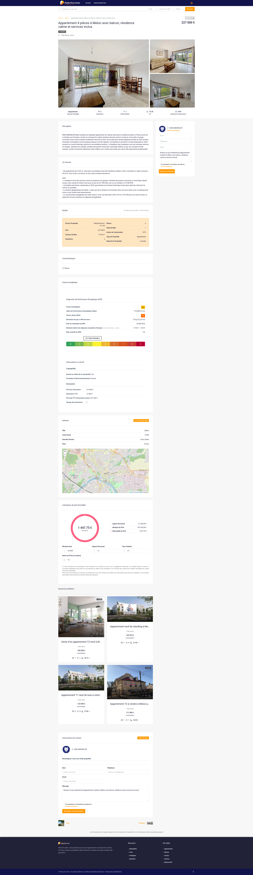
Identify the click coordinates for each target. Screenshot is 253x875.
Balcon (67, 268)
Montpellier (133, 849)
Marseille (132, 859)
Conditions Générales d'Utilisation (94, 872)
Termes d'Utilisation (71, 806)
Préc (67, 823)
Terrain (166, 855)
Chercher (190, 9)
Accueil (88, 3)
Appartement (168, 849)
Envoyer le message (167, 171)
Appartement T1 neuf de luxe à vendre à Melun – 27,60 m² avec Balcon (98, 695)
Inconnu (166, 859)
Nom (64, 768)
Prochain (142, 823)
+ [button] (65, 451)
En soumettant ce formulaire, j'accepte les (78, 805)
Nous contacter (100, 3)
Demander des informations (74, 811)
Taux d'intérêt (127, 546)
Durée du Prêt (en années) (71, 556)
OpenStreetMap (138, 492)
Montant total (67, 546)
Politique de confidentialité (113, 872)
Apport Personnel (98, 546)
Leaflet (131, 492)
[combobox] (152, 9)
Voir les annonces (143, 738)
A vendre (62, 31)
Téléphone (111, 768)
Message (65, 786)
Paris (131, 852)
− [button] (65, 454)
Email (64, 777)
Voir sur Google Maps (142, 420)
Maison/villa (168, 862)
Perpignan (132, 855)
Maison (166, 852)
